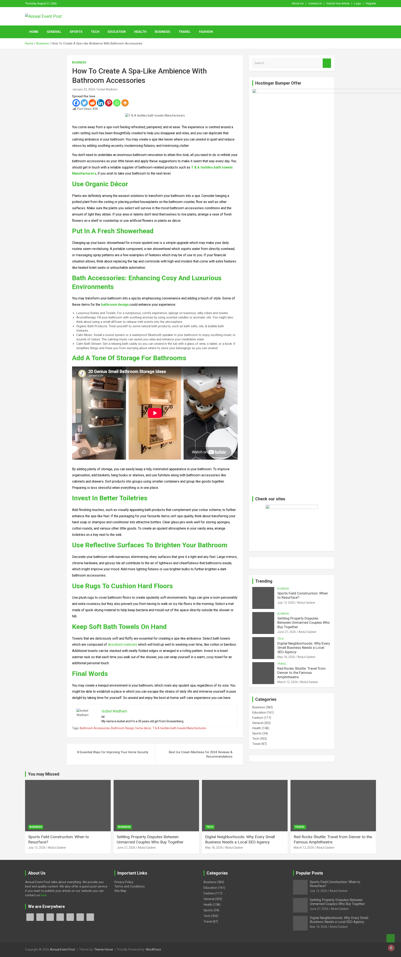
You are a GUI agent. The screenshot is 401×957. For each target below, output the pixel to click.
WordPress (153, 949)
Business (162, 32)
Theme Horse (103, 949)
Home (33, 32)
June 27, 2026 (286, 632)
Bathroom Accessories (95, 728)
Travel (185, 32)
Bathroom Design (122, 728)
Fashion (206, 32)
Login (357, 3)
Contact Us (315, 3)
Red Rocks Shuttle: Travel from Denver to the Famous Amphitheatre (301, 672)
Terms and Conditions (129, 886)
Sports (76, 32)
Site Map (120, 891)
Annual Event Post (62, 949)
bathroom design (115, 305)
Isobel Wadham (107, 89)
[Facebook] (76, 102)
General (54, 32)
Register (371, 3)
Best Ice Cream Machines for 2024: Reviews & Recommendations (200, 754)
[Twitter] (84, 102)
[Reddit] (92, 102)
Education (117, 32)
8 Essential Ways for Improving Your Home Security (112, 752)
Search (327, 63)
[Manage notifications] (391, 947)
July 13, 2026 (286, 602)
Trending (263, 581)
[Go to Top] (390, 938)
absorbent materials (122, 644)
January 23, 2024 (83, 89)
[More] (125, 102)
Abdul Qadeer (306, 602)
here (44, 895)
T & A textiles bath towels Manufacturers (179, 728)
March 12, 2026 (287, 682)
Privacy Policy (123, 882)
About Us (297, 3)
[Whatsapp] (117, 102)
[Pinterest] (108, 102)
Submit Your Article (337, 3)
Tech (95, 32)
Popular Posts (309, 873)
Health (140, 32)
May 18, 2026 (286, 657)
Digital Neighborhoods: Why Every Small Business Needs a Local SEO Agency (303, 647)
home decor (143, 728)
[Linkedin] (100, 102)
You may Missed (43, 774)
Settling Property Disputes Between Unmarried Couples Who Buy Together (303, 622)
